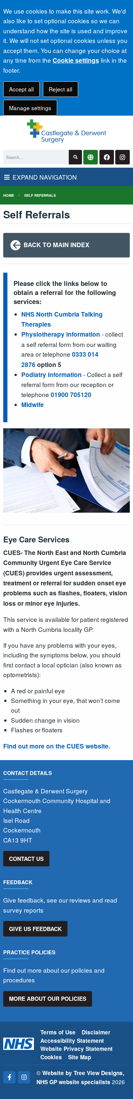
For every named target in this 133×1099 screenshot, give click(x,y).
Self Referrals (40, 195)
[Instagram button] (122, 157)
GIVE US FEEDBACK (35, 929)
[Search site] (75, 157)
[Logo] (66, 131)
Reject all (60, 89)
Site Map (79, 1057)
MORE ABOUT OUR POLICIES (47, 998)
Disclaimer (96, 1032)
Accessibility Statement (72, 1040)
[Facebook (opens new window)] (9, 1077)
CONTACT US (26, 859)
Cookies (51, 1057)
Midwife (32, 404)
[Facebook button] (106, 157)
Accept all (21, 89)
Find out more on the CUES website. (56, 746)
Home (8, 195)
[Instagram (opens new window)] (24, 1077)
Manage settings (30, 108)
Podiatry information (51, 374)
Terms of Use (58, 1032)
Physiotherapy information (60, 334)
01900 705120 (71, 394)
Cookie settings (76, 60)
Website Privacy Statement (76, 1048)
